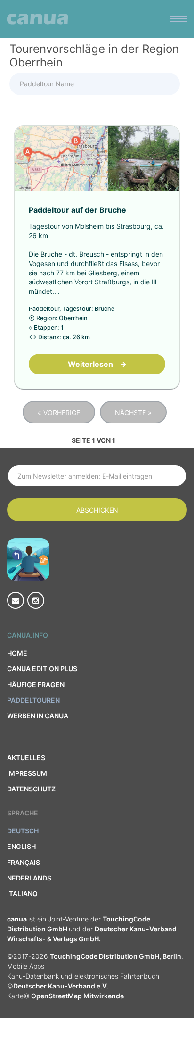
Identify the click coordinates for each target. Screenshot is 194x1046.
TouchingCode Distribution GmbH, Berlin (115, 956)
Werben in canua (37, 716)
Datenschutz (31, 789)
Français (23, 862)
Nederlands (29, 878)
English (21, 846)
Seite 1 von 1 (93, 440)
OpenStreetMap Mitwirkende (77, 996)
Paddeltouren (33, 700)
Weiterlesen (97, 364)
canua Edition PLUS (42, 668)
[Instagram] (35, 600)
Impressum (27, 773)
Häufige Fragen (36, 685)
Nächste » (133, 412)
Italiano (22, 893)
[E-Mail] (15, 600)
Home (17, 653)
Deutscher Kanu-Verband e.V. (60, 986)
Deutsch (23, 831)
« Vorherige (59, 412)
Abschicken (97, 510)
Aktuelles (26, 758)
